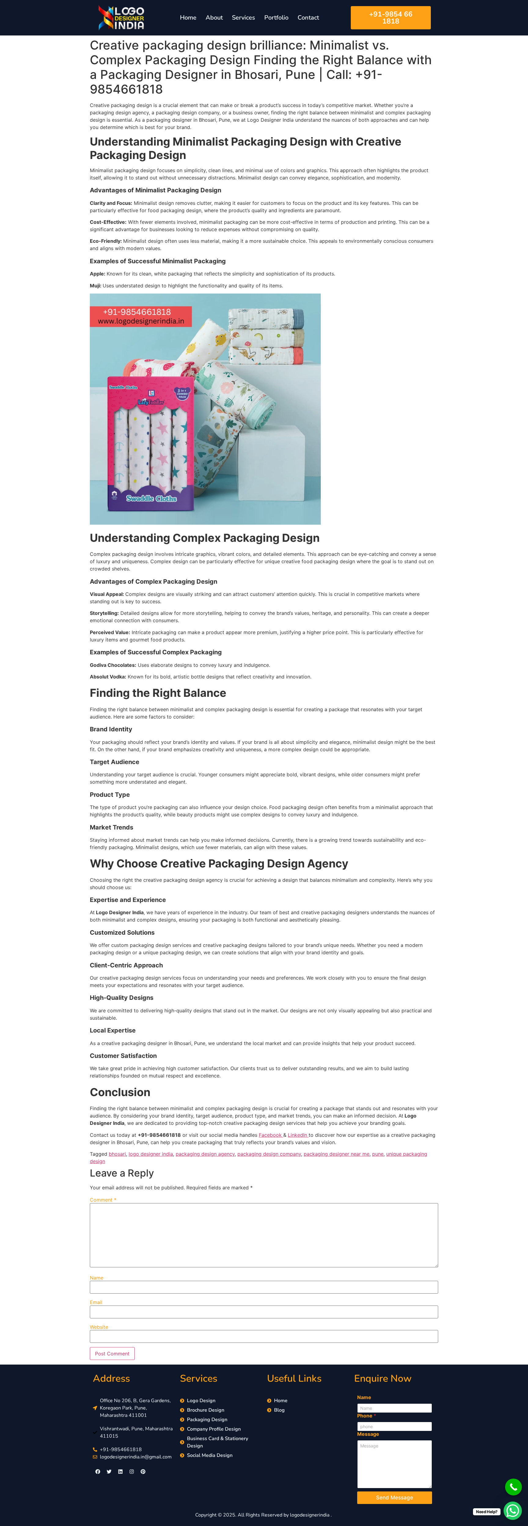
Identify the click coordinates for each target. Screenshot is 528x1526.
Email (96, 1302)
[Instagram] (132, 1471)
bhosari (117, 1154)
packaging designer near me (336, 1154)
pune (377, 1154)
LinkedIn (298, 1135)
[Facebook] (98, 1471)
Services (243, 17)
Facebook (271, 1135)
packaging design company (269, 1154)
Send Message (394, 1498)
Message (368, 1434)
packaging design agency (205, 1154)
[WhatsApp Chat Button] (513, 1511)
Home (188, 17)
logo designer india (151, 1154)
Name (96, 1277)
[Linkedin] (120, 1471)
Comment (103, 1199)
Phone (366, 1416)
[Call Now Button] (513, 1487)
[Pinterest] (143, 1471)
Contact (308, 17)
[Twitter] (109, 1471)
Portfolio (276, 17)
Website (99, 1327)
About (214, 17)
